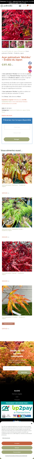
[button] (31, 423)
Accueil (4, 51)
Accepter (17, 443)
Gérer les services (6, 438)
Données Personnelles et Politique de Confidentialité (16, 455)
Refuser (17, 447)
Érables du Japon (12, 51)
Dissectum (22, 51)
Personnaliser (17, 452)
